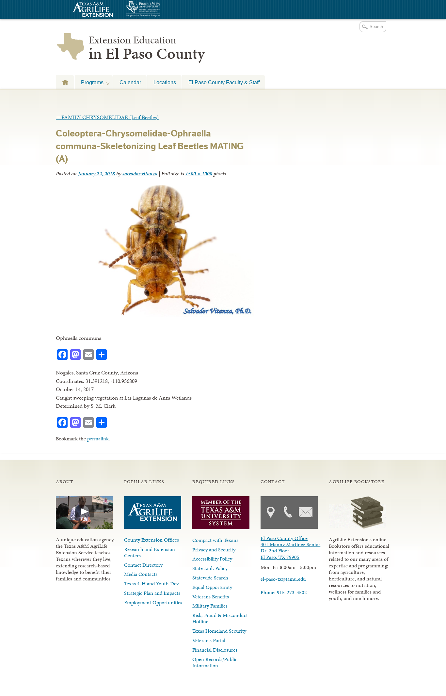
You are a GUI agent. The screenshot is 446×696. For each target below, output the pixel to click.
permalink (98, 438)
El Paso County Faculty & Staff (224, 82)
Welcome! (65, 82)
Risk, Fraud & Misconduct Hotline (220, 618)
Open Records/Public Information (214, 662)
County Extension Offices (151, 540)
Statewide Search (210, 577)
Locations (164, 82)
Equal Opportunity (212, 587)
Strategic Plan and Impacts (152, 593)
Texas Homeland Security (219, 631)
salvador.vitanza (139, 173)
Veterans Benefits (210, 596)
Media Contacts (140, 574)
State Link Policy (210, 568)
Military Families (210, 605)
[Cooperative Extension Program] (161, 9)
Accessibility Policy (212, 558)
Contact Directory (143, 565)
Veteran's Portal (208, 640)
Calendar (130, 82)
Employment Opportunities (153, 602)
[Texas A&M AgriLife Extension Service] (91, 10)
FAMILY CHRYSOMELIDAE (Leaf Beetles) (107, 117)
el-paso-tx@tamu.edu (283, 579)
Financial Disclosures (214, 650)
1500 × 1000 (198, 173)
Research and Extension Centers (149, 552)
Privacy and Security (213, 549)
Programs (89, 82)
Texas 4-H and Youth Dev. (152, 583)
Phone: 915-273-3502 (284, 592)
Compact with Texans (215, 540)
